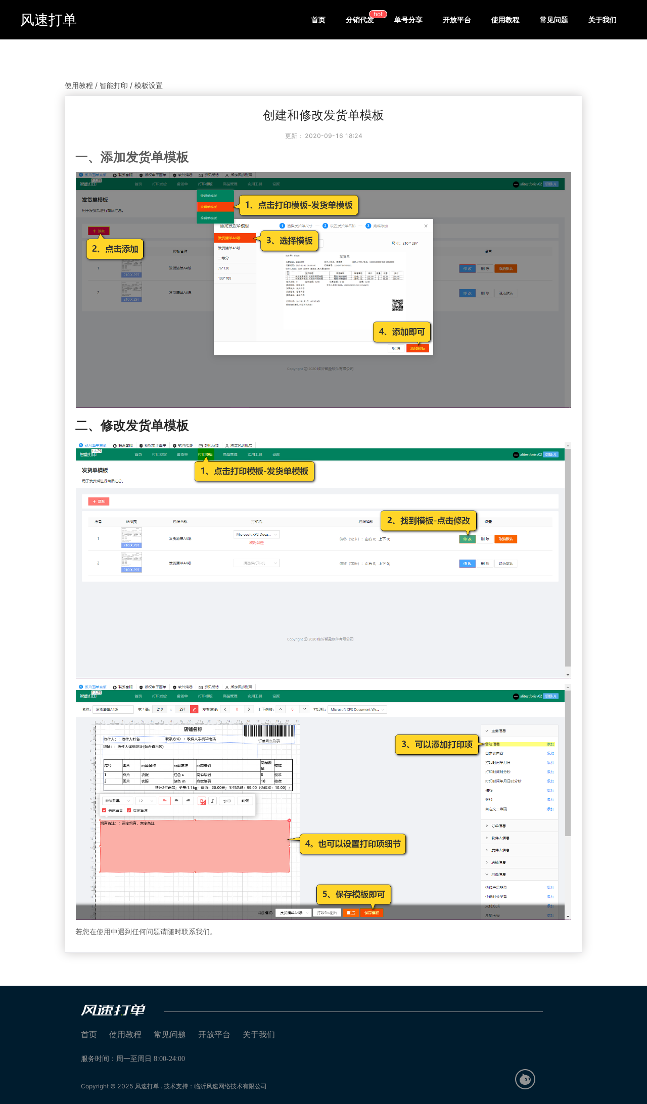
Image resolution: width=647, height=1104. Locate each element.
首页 (318, 19)
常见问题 (554, 19)
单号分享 (408, 19)
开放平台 (457, 19)
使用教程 (505, 19)
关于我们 (602, 19)
